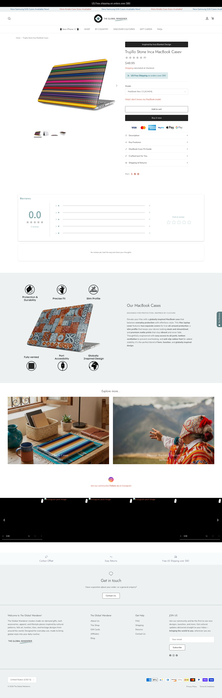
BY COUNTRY (101, 29)
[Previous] (4, 520)
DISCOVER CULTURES (124, 29)
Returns (139, 629)
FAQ (137, 621)
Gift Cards (95, 629)
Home (18, 38)
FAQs (159, 29)
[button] (102, 206)
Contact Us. (111, 595)
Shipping (129, 68)
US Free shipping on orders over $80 (111, 3)
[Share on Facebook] (135, 174)
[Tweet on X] (132, 174)
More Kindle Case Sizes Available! (49, 9)
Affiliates (95, 633)
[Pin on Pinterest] (138, 174)
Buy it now (157, 118)
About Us (95, 621)
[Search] (9, 18)
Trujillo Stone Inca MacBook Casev (35, 38)
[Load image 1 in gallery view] (76, 84)
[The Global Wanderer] (111, 18)
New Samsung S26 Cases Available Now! (94, 9)
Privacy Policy (191, 686)
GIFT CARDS (146, 29)
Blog (93, 638)
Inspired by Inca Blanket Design (156, 44)
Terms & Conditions (207, 686)
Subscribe (177, 647)
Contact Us (140, 633)
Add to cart (156, 109)
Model (128, 86)
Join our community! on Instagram (111, 485)
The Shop (95, 625)
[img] (134, 57)
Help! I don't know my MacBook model (143, 99)
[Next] (218, 520)
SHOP (87, 29)
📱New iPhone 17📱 (69, 29)
